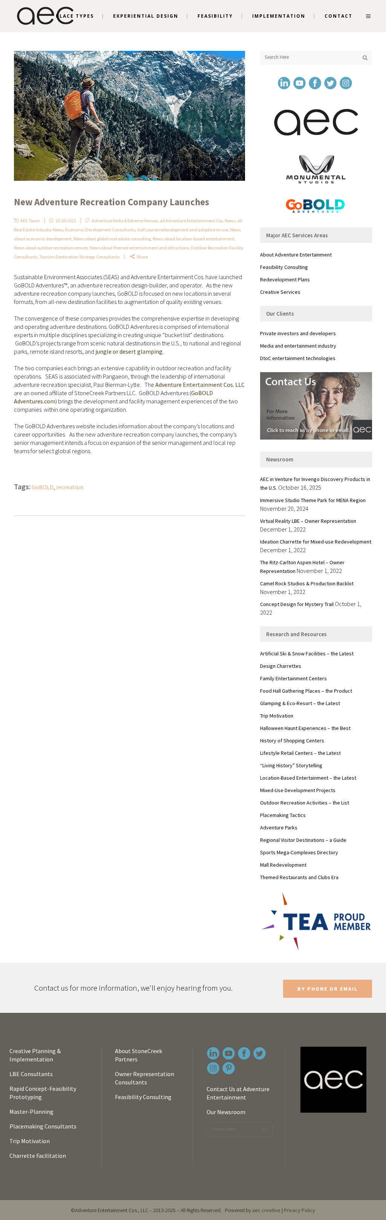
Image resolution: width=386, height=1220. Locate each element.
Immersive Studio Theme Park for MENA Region (313, 500)
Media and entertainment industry (298, 345)
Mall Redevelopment (283, 864)
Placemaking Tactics (283, 815)
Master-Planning (31, 1111)
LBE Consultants (31, 1074)
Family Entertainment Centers (293, 678)
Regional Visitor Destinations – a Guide (303, 840)
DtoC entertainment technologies (297, 358)
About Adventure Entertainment (296, 254)
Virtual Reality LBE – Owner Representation (308, 521)
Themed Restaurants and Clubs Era (299, 877)
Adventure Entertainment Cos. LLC (200, 384)
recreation (69, 487)
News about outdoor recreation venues (51, 247)
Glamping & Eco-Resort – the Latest (300, 703)
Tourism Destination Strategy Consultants (79, 257)
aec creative (266, 1210)
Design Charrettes (280, 666)
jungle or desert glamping (128, 351)
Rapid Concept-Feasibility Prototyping (42, 1093)
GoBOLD (43, 487)
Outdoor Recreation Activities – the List (304, 802)
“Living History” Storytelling (291, 765)
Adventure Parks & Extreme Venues (125, 220)
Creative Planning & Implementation (35, 1055)
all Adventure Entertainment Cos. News (197, 220)
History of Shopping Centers (292, 740)
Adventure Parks (278, 827)
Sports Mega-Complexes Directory (299, 852)
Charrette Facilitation (37, 1155)
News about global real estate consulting (112, 238)
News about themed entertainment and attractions (139, 247)
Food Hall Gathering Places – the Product (306, 690)
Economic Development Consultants (100, 229)
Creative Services (280, 292)
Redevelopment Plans (285, 279)
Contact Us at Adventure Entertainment (238, 1093)
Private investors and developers (298, 333)
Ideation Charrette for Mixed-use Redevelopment (315, 541)
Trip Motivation (276, 715)
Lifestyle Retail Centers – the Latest (300, 753)
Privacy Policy (299, 1210)
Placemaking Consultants (43, 1126)
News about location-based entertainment (193, 238)
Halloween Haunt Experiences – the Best (305, 728)
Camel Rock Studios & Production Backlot (307, 583)
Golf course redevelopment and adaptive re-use (182, 229)
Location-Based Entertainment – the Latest (308, 777)
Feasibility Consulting (284, 267)
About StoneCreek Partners (138, 1055)
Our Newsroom (226, 1112)
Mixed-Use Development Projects (297, 790)
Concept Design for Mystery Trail (297, 604)
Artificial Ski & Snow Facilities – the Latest (307, 653)
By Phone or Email (327, 988)
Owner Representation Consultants (144, 1078)
